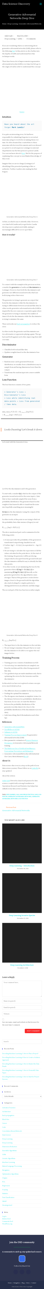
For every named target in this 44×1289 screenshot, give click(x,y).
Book (26, 757)
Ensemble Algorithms (9, 1151)
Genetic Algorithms (8, 1158)
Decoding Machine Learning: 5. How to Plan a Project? (20, 1053)
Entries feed (6, 1219)
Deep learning (10, 794)
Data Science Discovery (16, 4)
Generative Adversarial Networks (19, 796)
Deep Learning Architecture (22, 965)
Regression (6, 1186)
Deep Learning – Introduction (22, 866)
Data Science (6, 1135)
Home (4, 24)
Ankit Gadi (8, 36)
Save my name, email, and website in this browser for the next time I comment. (20, 1023)
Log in (4, 1216)
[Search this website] (22, 1041)
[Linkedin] (15, 1272)
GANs (20, 39)
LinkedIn (35, 768)
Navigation (5, 1170)
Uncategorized (7, 1205)
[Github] (28, 1272)
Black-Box (5, 1119)
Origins (4, 1178)
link (13, 51)
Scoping (5, 1190)
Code (4, 1127)
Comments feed (7, 1221)
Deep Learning (13, 24)
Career (4, 1123)
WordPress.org (7, 1224)
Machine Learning (8, 1162)
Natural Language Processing (12, 1166)
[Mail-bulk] (22, 1272)
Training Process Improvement (15, 735)
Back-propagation (8, 1115)
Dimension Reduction (9, 1147)
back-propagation (23, 324)
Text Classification (8, 1197)
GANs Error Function (26, 794)
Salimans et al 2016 (10, 732)
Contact (33, 1283)
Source (22, 112)
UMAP (4, 1201)
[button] (22, 1258)
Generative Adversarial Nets (14, 727)
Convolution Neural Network (12, 1131)
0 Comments (31, 39)
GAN (17, 794)
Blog (23, 1283)
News (27, 1283)
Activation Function (8, 1108)
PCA (3, 1182)
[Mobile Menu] (41, 4)
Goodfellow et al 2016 (12, 730)
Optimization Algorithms (10, 1174)
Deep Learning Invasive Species (22, 915)
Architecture (6, 1112)
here (23, 153)
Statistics (5, 1193)
